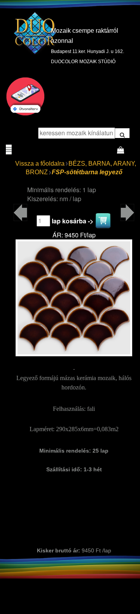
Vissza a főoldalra (40, 163)
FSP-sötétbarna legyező (87, 172)
